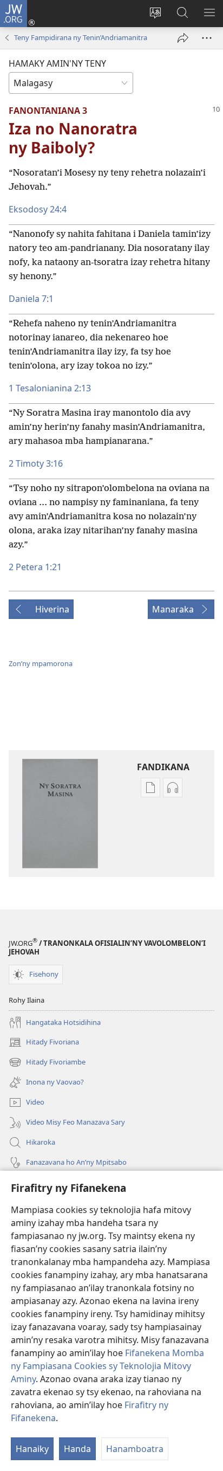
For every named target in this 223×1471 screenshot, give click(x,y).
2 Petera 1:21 (35, 567)
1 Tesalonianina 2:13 (50, 388)
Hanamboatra (134, 1449)
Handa (77, 1449)
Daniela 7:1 (31, 299)
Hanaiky (32, 1449)
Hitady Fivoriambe (47, 1063)
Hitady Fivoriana (44, 1043)
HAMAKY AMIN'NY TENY (57, 63)
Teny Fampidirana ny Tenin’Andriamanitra (80, 37)
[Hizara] (183, 38)
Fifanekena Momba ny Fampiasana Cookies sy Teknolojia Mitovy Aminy (107, 1366)
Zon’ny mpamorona (41, 663)
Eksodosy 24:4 (38, 209)
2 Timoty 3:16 (36, 463)
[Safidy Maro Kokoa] (207, 38)
